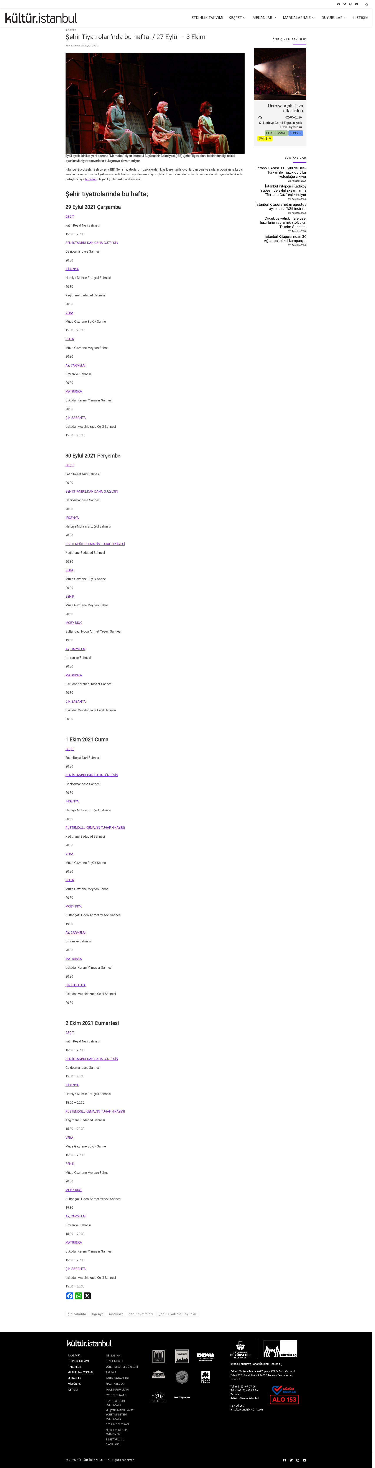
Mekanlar (74, 1378)
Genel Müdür (114, 1361)
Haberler (74, 1366)
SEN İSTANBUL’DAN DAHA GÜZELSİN (92, 243)
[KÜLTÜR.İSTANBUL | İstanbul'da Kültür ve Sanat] (41, 17)
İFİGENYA (72, 269)
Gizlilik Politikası (117, 1424)
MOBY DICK (74, 623)
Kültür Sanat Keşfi (80, 1372)
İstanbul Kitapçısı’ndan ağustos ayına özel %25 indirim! (281, 206)
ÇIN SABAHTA (76, 418)
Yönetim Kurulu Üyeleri (122, 1366)
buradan (91, 179)
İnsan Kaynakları (117, 1378)
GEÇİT (70, 217)
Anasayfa (74, 1355)
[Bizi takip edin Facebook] (338, 4)
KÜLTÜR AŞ (74, 1383)
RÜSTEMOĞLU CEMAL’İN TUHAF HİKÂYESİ (95, 544)
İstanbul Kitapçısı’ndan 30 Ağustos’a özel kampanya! (285, 238)
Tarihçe (111, 1372)
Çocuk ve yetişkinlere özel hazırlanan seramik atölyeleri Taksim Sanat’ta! (283, 222)
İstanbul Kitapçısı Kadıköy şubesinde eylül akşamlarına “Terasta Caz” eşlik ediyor (283, 190)
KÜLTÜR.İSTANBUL (90, 1459)
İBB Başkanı (113, 1355)
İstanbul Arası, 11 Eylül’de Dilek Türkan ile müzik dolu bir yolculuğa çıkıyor (281, 172)
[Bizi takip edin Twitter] (344, 4)
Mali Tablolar (115, 1383)
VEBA (69, 313)
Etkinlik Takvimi (78, 1361)
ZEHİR (70, 339)
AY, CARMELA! (76, 365)
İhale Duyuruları (117, 1389)
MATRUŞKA (74, 391)
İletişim (73, 1389)
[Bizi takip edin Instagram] (350, 4)
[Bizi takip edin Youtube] (356, 4)
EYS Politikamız (116, 1395)
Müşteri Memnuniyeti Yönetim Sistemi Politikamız (120, 1414)
